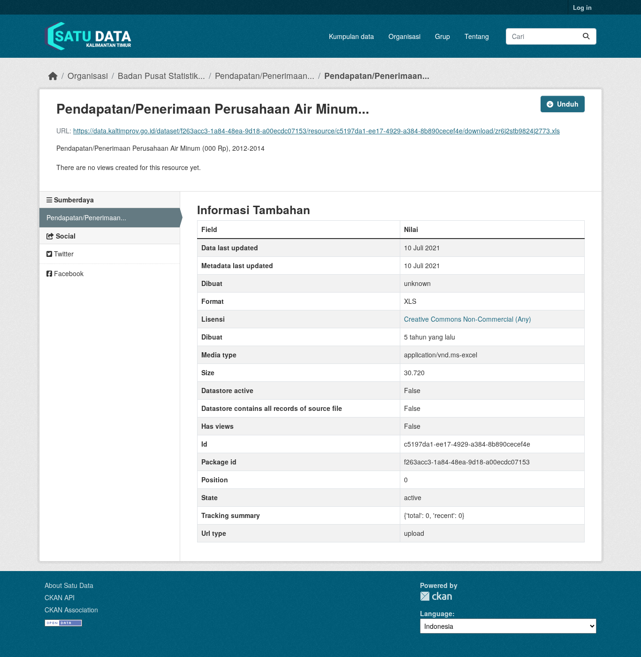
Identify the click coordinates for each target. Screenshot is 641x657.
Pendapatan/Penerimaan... (264, 75)
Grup (442, 36)
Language (436, 613)
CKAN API (60, 597)
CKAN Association (71, 609)
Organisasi (404, 36)
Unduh (568, 103)
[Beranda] (53, 75)
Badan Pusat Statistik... (161, 75)
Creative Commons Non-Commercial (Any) (467, 319)
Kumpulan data (351, 36)
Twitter (63, 253)
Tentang (477, 36)
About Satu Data (69, 585)
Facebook (68, 273)
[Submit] (586, 36)
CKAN (436, 596)
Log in (582, 7)
